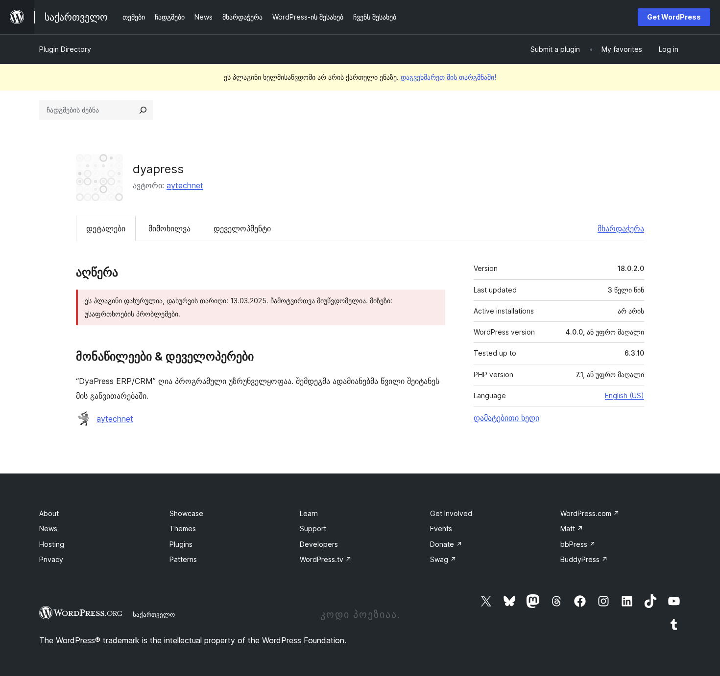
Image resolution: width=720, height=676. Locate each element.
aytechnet (185, 185)
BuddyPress (584, 559)
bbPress (578, 544)
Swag (443, 559)
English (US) (624, 395)
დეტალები (105, 228)
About (49, 513)
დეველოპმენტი (242, 228)
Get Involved (451, 513)
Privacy (51, 559)
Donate (446, 544)
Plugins (180, 544)
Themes (182, 528)
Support (313, 528)
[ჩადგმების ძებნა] (143, 110)
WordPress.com (590, 513)
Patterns (183, 559)
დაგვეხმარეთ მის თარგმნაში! (448, 77)
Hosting (51, 544)
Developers (319, 544)
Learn (309, 513)
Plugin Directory (65, 49)
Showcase (186, 513)
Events (441, 528)
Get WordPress (674, 17)
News (48, 528)
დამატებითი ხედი (506, 418)
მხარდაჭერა (621, 228)
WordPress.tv (326, 559)
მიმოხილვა (169, 228)
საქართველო (154, 614)
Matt (571, 528)
